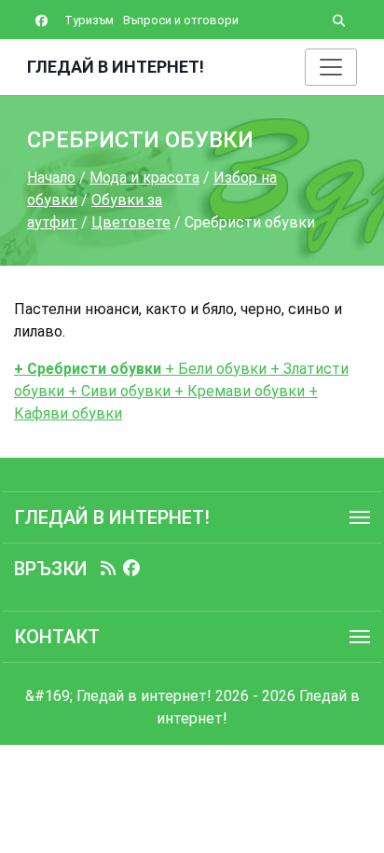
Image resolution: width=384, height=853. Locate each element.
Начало (51, 177)
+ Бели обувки (214, 369)
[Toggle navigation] (331, 67)
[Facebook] (131, 568)
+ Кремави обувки (238, 391)
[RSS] (108, 568)
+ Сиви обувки (117, 391)
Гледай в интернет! (115, 66)
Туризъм (89, 20)
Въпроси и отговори (181, 20)
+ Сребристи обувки (87, 369)
